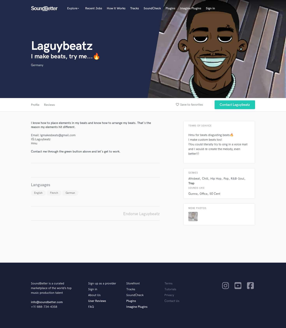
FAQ (91, 307)
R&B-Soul (237, 179)
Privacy (169, 295)
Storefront (133, 283)
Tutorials (170, 289)
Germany (37, 65)
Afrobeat (194, 179)
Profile (35, 105)
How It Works (116, 8)
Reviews (49, 105)
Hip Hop (215, 179)
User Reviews (97, 301)
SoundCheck (152, 8)
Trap (191, 183)
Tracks (134, 8)
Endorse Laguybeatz (141, 213)
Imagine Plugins (190, 8)
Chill (205, 179)
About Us (94, 295)
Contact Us (171, 301)
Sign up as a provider (102, 283)
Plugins (170, 8)
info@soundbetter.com (47, 302)
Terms (168, 283)
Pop (226, 179)
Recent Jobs (93, 8)
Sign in (210, 8)
